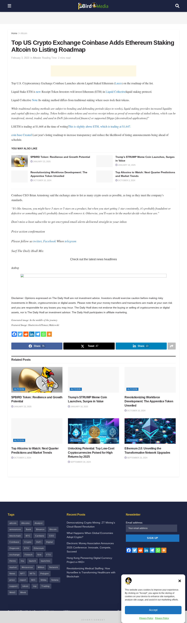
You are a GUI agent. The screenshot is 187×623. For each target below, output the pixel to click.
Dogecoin (14, 548)
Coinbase (14, 542)
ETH (26, 548)
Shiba (43, 580)
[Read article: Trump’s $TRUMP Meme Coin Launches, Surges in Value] (104, 161)
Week (23, 592)
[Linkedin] (31, 334)
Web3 (12, 592)
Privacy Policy (146, 618)
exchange (14, 555)
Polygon (44, 573)
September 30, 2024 (80, 462)
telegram (70, 241)
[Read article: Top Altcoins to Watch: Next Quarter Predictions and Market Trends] (104, 176)
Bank (28, 529)
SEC (33, 580)
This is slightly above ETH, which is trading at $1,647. (99, 126)
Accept (153, 609)
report (23, 580)
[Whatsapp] (43, 334)
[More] (49, 334)
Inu (22, 561)
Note (35, 100)
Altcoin (23, 33)
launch (32, 561)
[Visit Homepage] (93, 6)
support (13, 586)
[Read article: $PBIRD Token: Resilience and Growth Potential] (19, 161)
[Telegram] (37, 334)
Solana (54, 580)
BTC (28, 536)
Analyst (39, 523)
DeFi (38, 542)
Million (41, 567)
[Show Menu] (9, 6)
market (13, 567)
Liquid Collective (116, 91)
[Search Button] (177, 6)
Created (27, 135)
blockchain (15, 536)
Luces (118, 83)
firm (39, 555)
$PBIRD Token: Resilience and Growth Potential (60, 156)
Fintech (29, 555)
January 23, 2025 (42, 161)
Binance (40, 529)
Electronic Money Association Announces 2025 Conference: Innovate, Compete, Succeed (90, 547)
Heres (12, 561)
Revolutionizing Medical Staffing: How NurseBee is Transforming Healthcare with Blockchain (91, 572)
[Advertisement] (93, 17)
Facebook (49, 241)
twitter (37, 241)
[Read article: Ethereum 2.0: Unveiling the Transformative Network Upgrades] (150, 431)
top (35, 586)
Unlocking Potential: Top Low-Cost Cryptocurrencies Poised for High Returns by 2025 (91, 452)
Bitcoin (53, 529)
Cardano (39, 536)
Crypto (27, 542)
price (12, 580)
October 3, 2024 (126, 180)
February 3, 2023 (20, 57)
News (12, 573)
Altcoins (25, 523)
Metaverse (27, 567)
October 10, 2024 (42, 180)
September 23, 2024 (137, 458)
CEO (51, 536)
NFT (22, 573)
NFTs (32, 573)
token (25, 586)
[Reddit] (25, 334)
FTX (48, 555)
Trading (45, 586)
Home (14, 33)
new (38, 91)
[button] (180, 581)
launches (45, 561)
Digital (49, 542)
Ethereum (39, 548)
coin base (17, 135)
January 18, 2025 (126, 165)
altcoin (12, 523)
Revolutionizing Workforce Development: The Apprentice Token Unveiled (149, 401)
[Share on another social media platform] (172, 346)
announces (15, 529)
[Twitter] (20, 334)
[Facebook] (14, 334)
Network (53, 567)
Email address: (134, 522)
